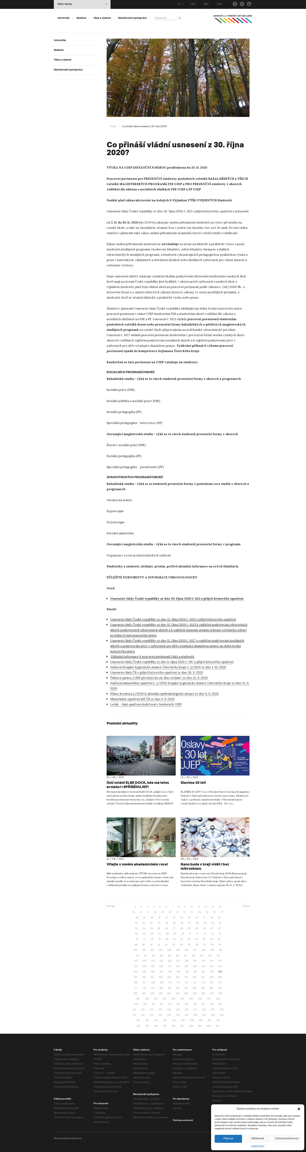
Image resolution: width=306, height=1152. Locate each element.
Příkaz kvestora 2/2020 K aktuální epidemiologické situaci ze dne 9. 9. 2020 (164, 694)
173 (195, 982)
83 (189, 939)
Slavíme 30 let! (193, 782)
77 (144, 939)
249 (201, 1020)
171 (178, 982)
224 (169, 1009)
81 (174, 939)
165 (220, 977)
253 (147, 1025)
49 (205, 922)
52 (136, 928)
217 (203, 1004)
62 (211, 928)
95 (189, 944)
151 (195, 971)
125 (161, 960)
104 (169, 950)
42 (151, 922)
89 (143, 944)
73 (204, 933)
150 (187, 971)
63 (219, 928)
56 (166, 928)
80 (167, 939)
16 (141, 912)
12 (206, 906)
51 (220, 922)
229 (213, 1009)
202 (164, 998)
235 (169, 1015)
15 (134, 912)
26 (214, 912)
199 (138, 998)
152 (203, 971)
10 (192, 906)
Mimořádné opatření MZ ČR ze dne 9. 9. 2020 (142, 699)
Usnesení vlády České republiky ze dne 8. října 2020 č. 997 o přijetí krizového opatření (171, 662)
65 (144, 933)
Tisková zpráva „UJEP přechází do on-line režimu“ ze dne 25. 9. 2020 (159, 678)
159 (169, 977)
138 (178, 966)
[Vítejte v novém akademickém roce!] (141, 837)
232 (143, 1015)
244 (156, 1020)
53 (144, 928)
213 (169, 1004)
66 (152, 933)
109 (212, 950)
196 (203, 993)
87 (219, 939)
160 (178, 977)
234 (160, 1015)
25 (207, 912)
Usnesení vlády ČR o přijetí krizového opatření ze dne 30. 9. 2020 (156, 672)
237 (186, 1015)
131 (211, 960)
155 (135, 977)
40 (136, 922)
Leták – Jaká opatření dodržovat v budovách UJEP (146, 704)
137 (169, 966)
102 (152, 950)
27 (222, 912)
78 (152, 939)
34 (181, 917)
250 (209, 1020)
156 (144, 977)
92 (166, 944)
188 (135, 993)
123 (144, 960)
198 (220, 993)
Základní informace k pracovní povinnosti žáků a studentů (152, 656)
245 (165, 1020)
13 (213, 906)
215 (186, 1004)
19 (162, 912)
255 (165, 1025)
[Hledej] (180, 18)
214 (178, 1004)
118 (193, 955)
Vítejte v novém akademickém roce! (137, 864)
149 (178, 971)
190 (152, 993)
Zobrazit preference (287, 1138)
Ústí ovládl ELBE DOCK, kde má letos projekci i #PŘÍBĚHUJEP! (138, 784)
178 (144, 987)
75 (220, 933)
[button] (299, 1109)
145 (144, 971)
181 (169, 987)
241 (221, 1015)
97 (204, 944)
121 (218, 955)
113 (153, 955)
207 (209, 998)
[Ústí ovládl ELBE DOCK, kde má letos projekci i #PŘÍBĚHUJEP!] (141, 755)
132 (220, 960)
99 (220, 944)
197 (212, 993)
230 (221, 1009)
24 (199, 912)
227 (195, 1009)
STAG (219, 4)
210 (145, 1004)
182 (178, 987)
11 (199, 906)
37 (204, 917)
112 (145, 955)
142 (211, 966)
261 (217, 1025)
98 (212, 944)
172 (186, 982)
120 (210, 955)
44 (166, 922)
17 (148, 912)
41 (144, 922)
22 (184, 912)
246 (174, 1020)
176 (220, 982)
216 (195, 1004)
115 (169, 955)
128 (186, 960)
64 (136, 933)
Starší (246, 906)
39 (219, 917)
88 (136, 944)
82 (181, 939)
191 (160, 993)
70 (182, 933)
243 (147, 1020)
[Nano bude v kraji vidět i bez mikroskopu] (215, 837)
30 (152, 917)
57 (174, 928)
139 (186, 966)
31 (159, 917)
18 (155, 912)
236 (178, 1015)
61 (204, 928)
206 (200, 998)
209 (136, 1004)
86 (211, 939)
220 (134, 1009)
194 (186, 993)
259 (200, 1025)
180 (161, 987)
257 (182, 1025)
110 (220, 950)
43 (159, 922)
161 (186, 977)
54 (151, 928)
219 (220, 1004)
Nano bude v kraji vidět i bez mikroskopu (205, 866)
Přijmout (228, 1138)
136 (161, 966)
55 (159, 928)
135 (152, 966)
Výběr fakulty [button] (64, 4)
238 (195, 1015)
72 (197, 933)
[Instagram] (242, 4)
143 (220, 966)
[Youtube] (249, 4)
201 (155, 998)
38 (211, 917)
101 (144, 950)
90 (151, 944)
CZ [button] (178, 4)
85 (204, 939)
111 (137, 955)
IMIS (206, 4)
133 (136, 966)
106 (186, 950)
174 (203, 982)
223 (160, 1009)
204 (182, 998)
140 (195, 966)
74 (212, 933)
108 (203, 950)
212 (161, 1004)
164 (212, 977)
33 (174, 917)
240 (213, 1015)
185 (203, 987)
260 (209, 1025)
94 (181, 944)
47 (189, 922)
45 (174, 922)
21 (177, 912)
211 (153, 1004)
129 (195, 960)
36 (196, 917)
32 (166, 917)
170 (170, 982)
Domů (113, 126)
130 (203, 960)
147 (161, 971)
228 (204, 1009)
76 (137, 939)
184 (194, 987)
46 (182, 922)
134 (144, 966)
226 (186, 1009)
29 (144, 917)
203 (173, 998)
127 (178, 960)
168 (153, 982)
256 (173, 1025)
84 (196, 939)
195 (195, 993)
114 (161, 955)
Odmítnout (257, 1138)
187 (220, 987)
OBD (193, 4)
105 (178, 950)
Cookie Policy (257, 1146)
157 (152, 977)
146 (153, 971)
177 (136, 987)
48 (197, 922)
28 (137, 917)
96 (197, 944)
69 (175, 933)
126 (170, 960)
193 (177, 993)
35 (189, 917)
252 (138, 1025)
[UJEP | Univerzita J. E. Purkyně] (232, 21)
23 (192, 912)
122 (136, 960)
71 (190, 933)
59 (189, 928)
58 (181, 928)
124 (153, 960)
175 (211, 982)
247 (183, 1020)
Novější (111, 906)
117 (185, 955)
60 (196, 928)
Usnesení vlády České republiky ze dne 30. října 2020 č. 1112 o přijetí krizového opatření (176, 599)
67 (159, 933)
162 (194, 977)
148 (170, 971)
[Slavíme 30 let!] (215, 755)
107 (195, 950)
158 (161, 977)
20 (170, 912)
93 (173, 944)
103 (161, 950)
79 (159, 939)
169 (161, 982)
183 (186, 987)
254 (156, 1025)
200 (147, 998)
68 (167, 933)
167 (144, 982)
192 (169, 993)
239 (204, 1015)
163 (203, 977)
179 (153, 987)
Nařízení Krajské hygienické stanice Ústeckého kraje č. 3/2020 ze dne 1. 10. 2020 (168, 667)
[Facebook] (235, 4)
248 (192, 1020)
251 (218, 1020)
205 (191, 998)
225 (178, 1009)
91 (159, 944)
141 (203, 966)
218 (211, 1004)
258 (191, 1025)
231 (134, 1015)
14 (220, 906)
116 (177, 955)
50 (212, 922)
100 (135, 950)
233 (151, 1015)
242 (138, 1020)
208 (218, 998)
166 (136, 982)
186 (211, 987)
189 (144, 993)
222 (151, 1009)
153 (212, 971)
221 (143, 1009)
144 (136, 971)
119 (201, 955)
